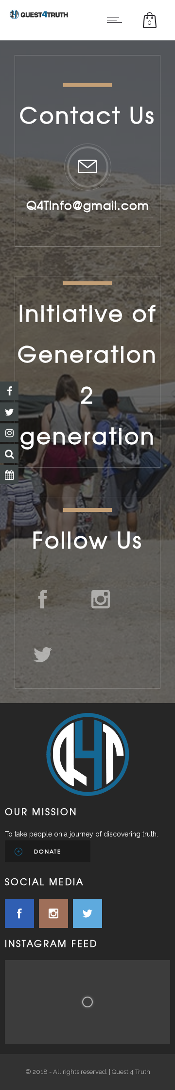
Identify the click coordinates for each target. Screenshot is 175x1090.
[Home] (39, 16)
